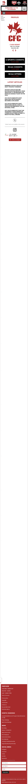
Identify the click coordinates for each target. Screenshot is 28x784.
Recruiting (4, 728)
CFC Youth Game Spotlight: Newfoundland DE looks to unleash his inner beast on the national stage (14, 105)
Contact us (4, 704)
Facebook (4, 751)
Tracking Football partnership (8, 741)
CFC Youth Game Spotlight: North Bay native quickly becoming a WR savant (13, 99)
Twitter (3, 753)
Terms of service (5, 695)
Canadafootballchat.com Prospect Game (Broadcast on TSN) (13, 716)
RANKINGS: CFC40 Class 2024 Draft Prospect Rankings (13, 86)
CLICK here (24, 8)
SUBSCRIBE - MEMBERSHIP (7, 688)
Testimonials (4, 702)
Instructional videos (6, 737)
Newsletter (4, 758)
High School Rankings (6, 722)
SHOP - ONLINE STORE (6, 693)
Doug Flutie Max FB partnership (9, 743)
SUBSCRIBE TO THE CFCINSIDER (11, 8)
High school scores (6, 732)
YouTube (4, 756)
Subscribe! (5, 772)
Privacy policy (5, 698)
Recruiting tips (5, 739)
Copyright (4, 700)
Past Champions (5, 734)
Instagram (4, 749)
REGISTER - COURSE (6, 691)
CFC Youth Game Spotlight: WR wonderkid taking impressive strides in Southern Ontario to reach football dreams (15, 112)
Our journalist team (6, 707)
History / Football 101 (6, 730)
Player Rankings (5, 720)
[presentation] (13, 50)
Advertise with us (6, 709)
